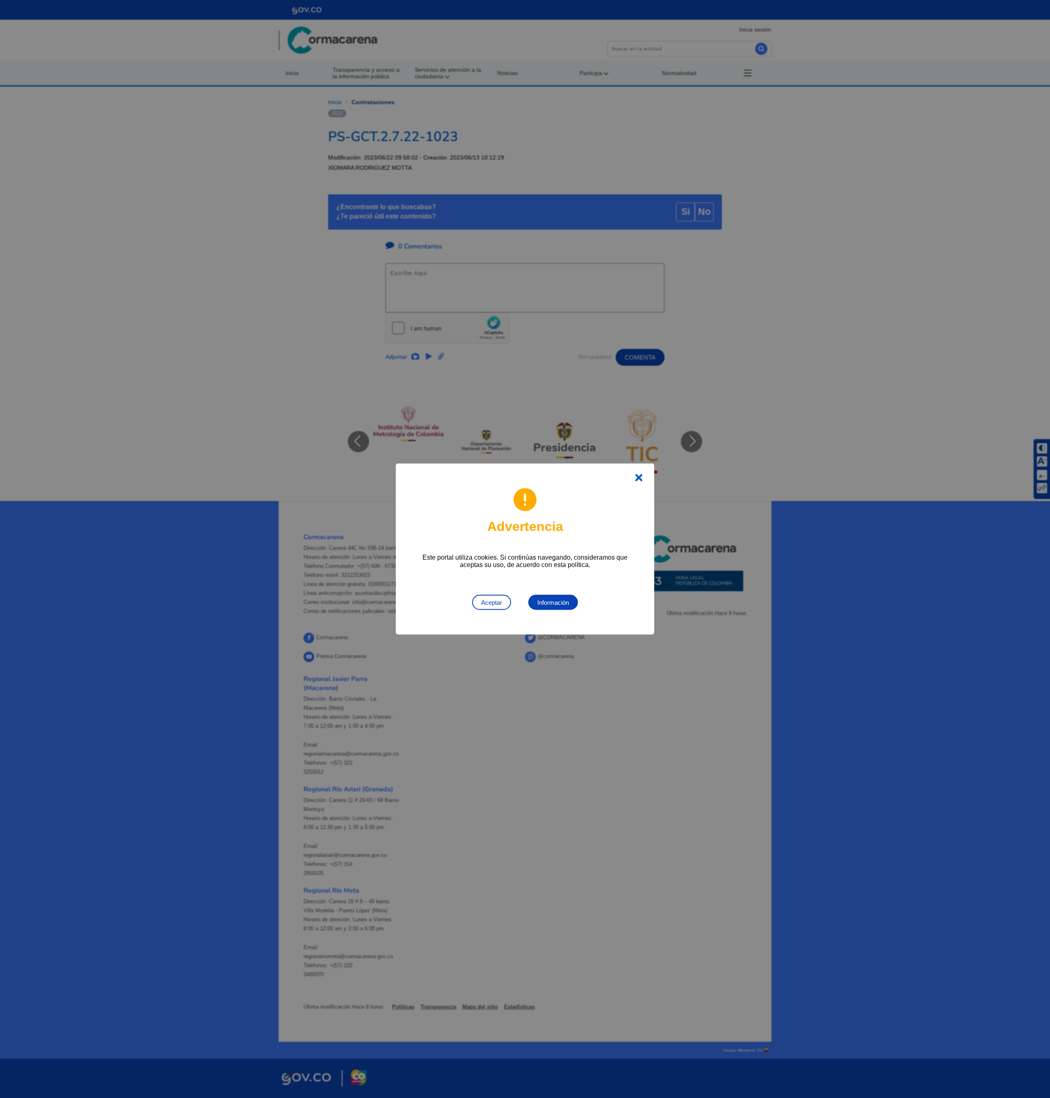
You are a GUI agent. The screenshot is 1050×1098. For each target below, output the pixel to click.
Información (553, 602)
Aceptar (491, 602)
